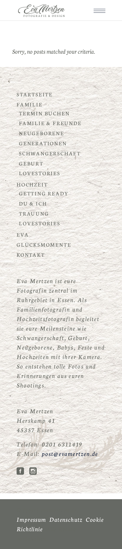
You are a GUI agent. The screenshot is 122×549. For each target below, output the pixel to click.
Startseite (35, 94)
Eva (23, 234)
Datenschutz (65, 519)
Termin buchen (44, 113)
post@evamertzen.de (70, 453)
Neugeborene (41, 133)
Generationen (43, 143)
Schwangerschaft (50, 153)
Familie (30, 104)
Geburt (31, 163)
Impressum (31, 519)
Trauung (34, 213)
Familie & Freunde (50, 122)
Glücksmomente (44, 244)
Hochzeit (32, 184)
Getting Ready (43, 193)
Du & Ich (33, 203)
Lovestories (39, 173)
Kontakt (31, 254)
